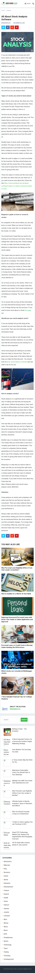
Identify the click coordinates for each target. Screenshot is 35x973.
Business (7, 872)
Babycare (7, 865)
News (6, 930)
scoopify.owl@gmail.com (24, 969)
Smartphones (8, 937)
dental (6, 880)
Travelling (7, 956)
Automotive (7, 861)
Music (6, 927)
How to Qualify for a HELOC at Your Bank (16, 594)
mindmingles (5, 23)
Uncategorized (9, 959)
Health (6, 898)
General (6, 894)
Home (3, 10)
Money (6, 923)
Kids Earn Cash (12, 969)
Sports (6, 941)
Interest (6, 905)
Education (7, 883)
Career (6, 876)
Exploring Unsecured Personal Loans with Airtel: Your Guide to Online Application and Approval (17, 619)
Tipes (6, 948)
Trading (6, 952)
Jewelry (6, 912)
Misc (5, 919)
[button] (28, 4)
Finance (9, 10)
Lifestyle (7, 916)
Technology (7, 945)
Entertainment (8, 887)
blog (5, 869)
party (5, 934)
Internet (6, 908)
